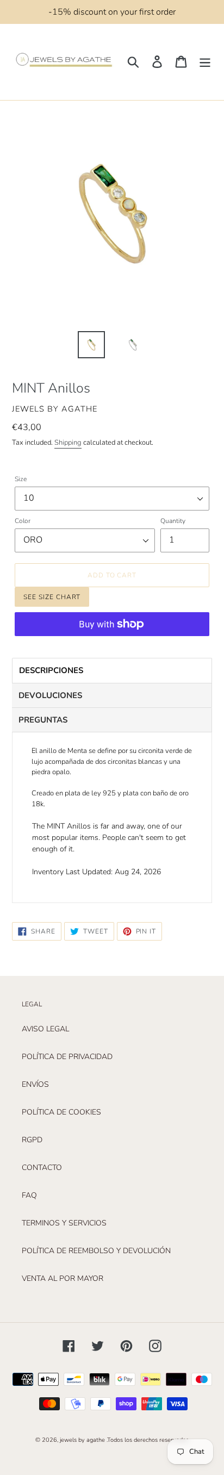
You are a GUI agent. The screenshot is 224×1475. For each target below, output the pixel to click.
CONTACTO (42, 1167)
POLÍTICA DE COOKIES (61, 1112)
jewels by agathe (82, 1440)
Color (22, 520)
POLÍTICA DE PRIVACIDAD (67, 1056)
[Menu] (205, 61)
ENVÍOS (35, 1084)
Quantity (172, 520)
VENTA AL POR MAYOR (62, 1278)
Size (21, 479)
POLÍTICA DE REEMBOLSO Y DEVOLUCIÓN (96, 1251)
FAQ (29, 1195)
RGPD (32, 1140)
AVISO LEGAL (45, 1029)
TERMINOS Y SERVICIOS (64, 1223)
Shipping (68, 442)
